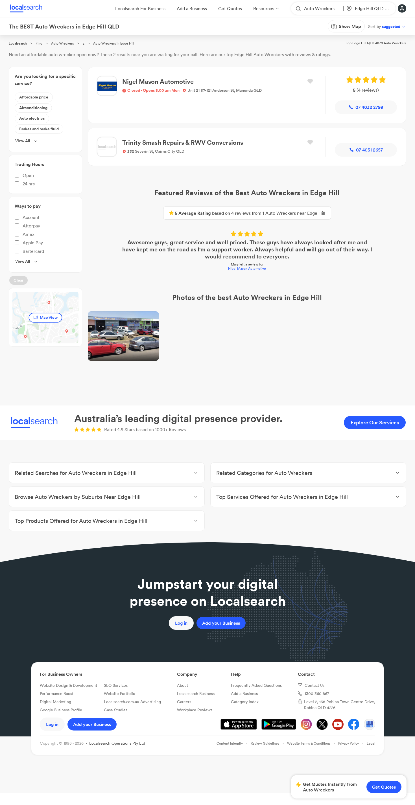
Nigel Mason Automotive (247, 268)
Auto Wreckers (62, 43)
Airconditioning (33, 107)
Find (39, 43)
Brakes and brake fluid (39, 128)
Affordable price (33, 97)
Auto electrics (32, 118)
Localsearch (18, 43)
